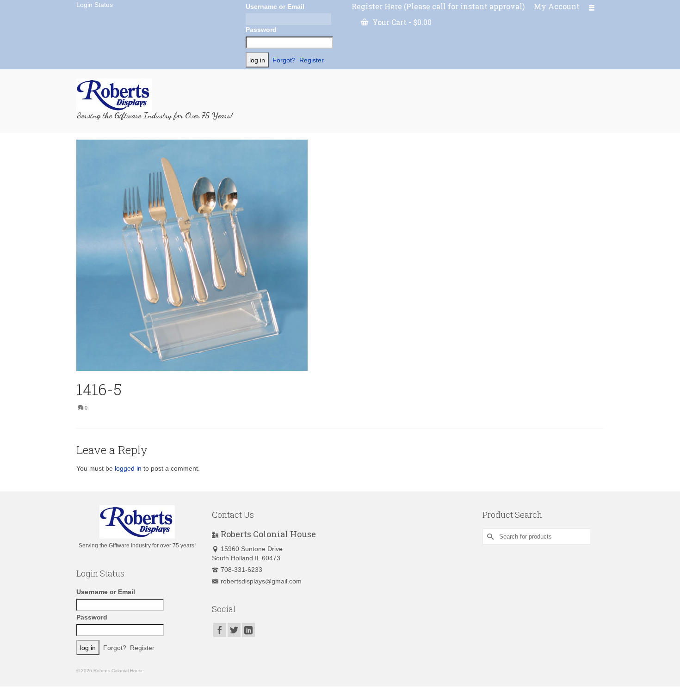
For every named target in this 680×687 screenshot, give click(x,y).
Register (311, 60)
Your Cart (401, 22)
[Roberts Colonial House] (159, 95)
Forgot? (284, 60)
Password (261, 29)
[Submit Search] (489, 536)
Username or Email (275, 6)
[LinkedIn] (248, 630)
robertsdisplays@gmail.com (261, 581)
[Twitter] (234, 630)
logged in (128, 468)
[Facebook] (219, 630)
